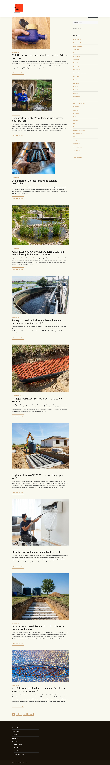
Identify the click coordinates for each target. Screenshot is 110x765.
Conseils (75, 53)
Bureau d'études (77, 46)
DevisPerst (17, 751)
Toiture (75, 153)
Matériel (79, 4)
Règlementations (77, 133)
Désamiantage (77, 69)
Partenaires (94, 4)
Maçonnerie (76, 96)
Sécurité (22, 395)
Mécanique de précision (79, 103)
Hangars (75, 86)
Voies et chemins (77, 157)
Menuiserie (76, 106)
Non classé (76, 113)
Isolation (75, 93)
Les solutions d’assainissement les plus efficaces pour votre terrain (38, 628)
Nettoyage (76, 110)
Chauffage (76, 49)
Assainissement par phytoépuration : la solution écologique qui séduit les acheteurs (38, 253)
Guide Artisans (18, 744)
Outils (75, 116)
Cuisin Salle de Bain (19, 754)
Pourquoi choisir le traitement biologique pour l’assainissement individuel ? (37, 322)
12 (25, 714)
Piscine (75, 123)
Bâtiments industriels (79, 42)
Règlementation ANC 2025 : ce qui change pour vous (38, 476)
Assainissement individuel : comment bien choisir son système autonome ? (38, 690)
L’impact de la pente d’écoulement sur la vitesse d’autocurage (37, 119)
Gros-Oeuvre (71, 4)
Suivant (31, 714)
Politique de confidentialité (18, 762)
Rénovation (86, 4)
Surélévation (76, 143)
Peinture (75, 120)
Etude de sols (76, 76)
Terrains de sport (77, 147)
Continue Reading (18, 72)
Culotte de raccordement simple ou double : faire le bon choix (40, 57)
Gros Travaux (17, 747)
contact (27, 762)
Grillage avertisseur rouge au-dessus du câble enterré (37, 400)
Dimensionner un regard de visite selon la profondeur (34, 182)
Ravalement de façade (79, 130)
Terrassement (77, 150)
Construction (62, 4)
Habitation (76, 83)
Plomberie (76, 127)
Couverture (76, 59)
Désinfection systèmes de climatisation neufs (36, 552)
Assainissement (16, 52)
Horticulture (76, 90)
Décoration (76, 63)
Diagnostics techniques (79, 73)
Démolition (76, 66)
